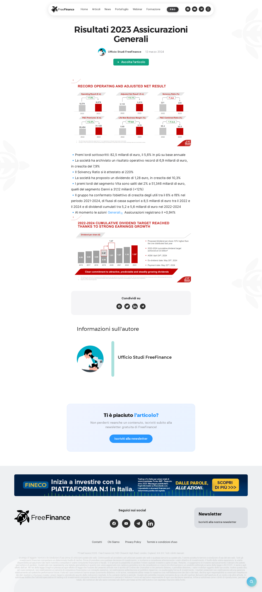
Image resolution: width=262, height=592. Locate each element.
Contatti (97, 542)
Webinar (137, 9)
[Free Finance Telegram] (201, 9)
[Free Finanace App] (208, 9)
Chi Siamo (114, 542)
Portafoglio (122, 9)
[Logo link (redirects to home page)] (62, 9)
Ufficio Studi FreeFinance (145, 357)
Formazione (153, 9)
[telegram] (143, 306)
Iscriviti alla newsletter (131, 438)
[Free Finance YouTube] (194, 9)
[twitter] (127, 306)
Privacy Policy (133, 542)
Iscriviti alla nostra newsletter (217, 522)
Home (84, 9)
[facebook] (119, 306)
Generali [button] (114, 212)
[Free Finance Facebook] (188, 9)
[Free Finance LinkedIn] (150, 524)
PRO (173, 9)
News (108, 9)
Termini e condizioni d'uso (162, 542)
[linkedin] (135, 306)
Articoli (96, 9)
